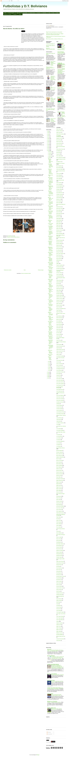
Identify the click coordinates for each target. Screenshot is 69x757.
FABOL (57, 263)
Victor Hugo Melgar (59, 619)
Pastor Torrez (58, 520)
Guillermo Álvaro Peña (60, 296)
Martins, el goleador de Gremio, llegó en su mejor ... (50, 290)
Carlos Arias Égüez (59, 169)
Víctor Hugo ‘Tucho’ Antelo (60, 613)
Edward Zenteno (59, 246)
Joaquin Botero (59, 344)
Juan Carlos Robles (59, 380)
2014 (48, 147)
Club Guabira (60, 81)
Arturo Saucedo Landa (60, 157)
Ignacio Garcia (58, 319)
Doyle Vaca (58, 231)
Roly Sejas (58, 566)
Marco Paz (58, 458)
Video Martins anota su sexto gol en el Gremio (50, 337)
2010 (48, 373)
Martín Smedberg (59, 465)
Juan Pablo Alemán (59, 389)
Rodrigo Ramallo (59, 555)
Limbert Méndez (59, 417)
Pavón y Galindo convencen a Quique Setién (50, 309)
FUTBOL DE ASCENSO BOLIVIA (61, 63)
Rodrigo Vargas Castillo (60, 558)
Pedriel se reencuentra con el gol (50, 267)
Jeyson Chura (58, 340)
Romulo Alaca (58, 571)
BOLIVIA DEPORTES (51, 655)
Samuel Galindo (59, 586)
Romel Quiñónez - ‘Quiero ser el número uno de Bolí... (50, 296)
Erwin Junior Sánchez (60, 253)
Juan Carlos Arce (59, 378)
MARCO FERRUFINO (60, 457)
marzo (49, 367)
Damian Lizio (58, 199)
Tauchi (57, 603)
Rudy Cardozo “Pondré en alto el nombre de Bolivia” (50, 207)
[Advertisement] (34, 19)
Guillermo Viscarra (59, 298)
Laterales (58, 403)
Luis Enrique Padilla (59, 430)
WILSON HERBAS (59, 634)
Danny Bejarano (59, 210)
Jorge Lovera (58, 352)
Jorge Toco (58, 354)
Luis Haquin (58, 439)
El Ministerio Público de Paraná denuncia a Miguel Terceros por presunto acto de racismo (54, 34)
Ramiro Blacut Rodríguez (60, 534)
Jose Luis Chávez (59, 363)
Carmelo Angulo (59, 187)
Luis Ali (57, 424)
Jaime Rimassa (59, 329)
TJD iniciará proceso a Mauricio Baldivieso (50, 333)
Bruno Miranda (58, 167)
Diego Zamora (58, 228)
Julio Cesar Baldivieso (60, 395)
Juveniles (20, 14)
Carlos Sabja (58, 178)
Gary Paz (58, 283)
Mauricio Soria (58, 475)
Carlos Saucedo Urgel (60, 180)
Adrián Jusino (58, 132)
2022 (48, 135)
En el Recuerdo (59, 250)
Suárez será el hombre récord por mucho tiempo (53, 120)
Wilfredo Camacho (59, 632)
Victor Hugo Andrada (59, 616)
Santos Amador (59, 589)
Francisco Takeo (59, 272)
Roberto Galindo (59, 552)
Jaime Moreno (58, 327)
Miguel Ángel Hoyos (59, 480)
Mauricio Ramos (59, 470)
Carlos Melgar (58, 175)
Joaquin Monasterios (60, 346)
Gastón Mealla (58, 285)
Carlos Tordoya (59, 182)
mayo (49, 364)
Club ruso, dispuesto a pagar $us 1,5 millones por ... (50, 217)
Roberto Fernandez (59, 550)
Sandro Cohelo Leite (59, 587)
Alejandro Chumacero (11, 12)
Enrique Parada (59, 251)
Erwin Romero (58, 255)
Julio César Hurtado (59, 400)
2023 (48, 134)
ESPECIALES (58, 260)
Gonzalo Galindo (59, 293)
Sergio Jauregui (59, 600)
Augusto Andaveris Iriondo (60, 159)
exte (57, 261)
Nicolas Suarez (59, 502)
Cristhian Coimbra (59, 194)
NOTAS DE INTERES (60, 506)
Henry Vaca (58, 306)
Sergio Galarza (59, 598)
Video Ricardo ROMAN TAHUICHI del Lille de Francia (53, 63)
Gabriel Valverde (59, 280)
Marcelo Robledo (59, 450)
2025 (48, 132)
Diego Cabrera (58, 223)
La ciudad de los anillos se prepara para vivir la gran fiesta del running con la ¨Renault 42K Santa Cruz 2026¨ (57, 657)
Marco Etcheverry (59, 455)
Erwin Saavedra (59, 256)
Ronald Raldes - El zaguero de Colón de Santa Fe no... (50, 347)
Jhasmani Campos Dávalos (61, 341)
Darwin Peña (58, 211)
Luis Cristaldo (58, 428)
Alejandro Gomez (59, 138)
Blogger (38, 754)
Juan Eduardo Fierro (59, 385)
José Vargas (58, 373)
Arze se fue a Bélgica (50, 355)
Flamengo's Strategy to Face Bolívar (53, 688)
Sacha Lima (58, 584)
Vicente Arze (58, 608)
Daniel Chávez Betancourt (60, 204)
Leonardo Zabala (59, 408)
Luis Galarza (58, 434)
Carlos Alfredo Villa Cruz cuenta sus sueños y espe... (50, 342)
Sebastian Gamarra (32, 12)
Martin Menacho (59, 463)
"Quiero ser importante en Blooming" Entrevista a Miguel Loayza (53, 78)
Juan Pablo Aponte (59, 391)
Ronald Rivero (58, 579)
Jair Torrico (58, 332)
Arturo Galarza (58, 155)
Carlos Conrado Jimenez (60, 170)
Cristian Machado (59, 197)
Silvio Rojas (58, 602)
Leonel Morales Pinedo (60, 411)
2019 (48, 140)
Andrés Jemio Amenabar (60, 146)
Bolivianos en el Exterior (7, 14)
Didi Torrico (58, 216)
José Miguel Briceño (59, 368)
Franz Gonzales (59, 274)
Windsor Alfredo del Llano (60, 636)
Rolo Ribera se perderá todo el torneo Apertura (50, 323)
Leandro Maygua (59, 405)
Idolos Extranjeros (59, 317)
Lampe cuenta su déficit (50, 224)
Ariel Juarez (58, 152)
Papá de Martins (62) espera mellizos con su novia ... (50, 318)
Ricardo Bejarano (59, 545)
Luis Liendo (58, 442)
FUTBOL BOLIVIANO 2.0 (50, 43)
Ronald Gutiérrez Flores (60, 576)
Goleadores (15, 14)
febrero (49, 368)
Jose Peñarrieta (59, 370)
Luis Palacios (58, 446)
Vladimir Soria (58, 624)
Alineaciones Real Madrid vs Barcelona (57, 674)
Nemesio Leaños (59, 501)
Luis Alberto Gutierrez (60, 422)
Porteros (57, 531)
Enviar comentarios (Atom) (26, 273)
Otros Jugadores (59, 511)
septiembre (50, 156)
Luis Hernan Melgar (59, 441)
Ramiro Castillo (59, 537)
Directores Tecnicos (59, 230)
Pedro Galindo (58, 523)
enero (49, 370)
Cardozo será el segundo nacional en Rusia (50, 203)
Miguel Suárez (58, 485)
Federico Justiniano (59, 265)
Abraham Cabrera (59, 130)
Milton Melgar (58, 490)
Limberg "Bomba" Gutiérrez (61, 415)
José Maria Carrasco (60, 366)
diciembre (50, 151)
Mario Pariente (58, 462)
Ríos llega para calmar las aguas (50, 304)
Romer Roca (58, 569)
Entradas (49, 732)
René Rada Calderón (60, 543)
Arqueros (57, 12)
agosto (49, 157)
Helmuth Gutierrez (59, 305)
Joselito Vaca (58, 375)
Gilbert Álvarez (58, 290)
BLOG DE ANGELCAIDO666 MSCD (50, 49)
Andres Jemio (58, 144)
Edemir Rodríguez (59, 233)
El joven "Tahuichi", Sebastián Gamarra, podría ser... (50, 259)
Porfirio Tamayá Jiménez (60, 528)
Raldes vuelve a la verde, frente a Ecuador (50, 280)
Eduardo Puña (58, 241)
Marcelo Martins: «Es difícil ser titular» (50, 199)
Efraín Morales (58, 248)
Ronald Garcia (58, 574)
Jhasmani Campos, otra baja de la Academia (50, 192)
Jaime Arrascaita (59, 324)
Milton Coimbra (59, 488)
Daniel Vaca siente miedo (50, 221)
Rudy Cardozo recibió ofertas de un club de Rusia (50, 254)
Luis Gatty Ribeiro (59, 436)
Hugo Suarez (58, 311)
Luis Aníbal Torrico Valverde (61, 426)
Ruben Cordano (59, 581)
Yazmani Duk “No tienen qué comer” (50, 178)
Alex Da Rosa (58, 139)
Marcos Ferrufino (59, 460)
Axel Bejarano (58, 161)
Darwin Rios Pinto (59, 213)
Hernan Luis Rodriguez (60, 308)
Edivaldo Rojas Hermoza (60, 237)
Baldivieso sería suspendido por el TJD (50, 313)
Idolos (53, 12)
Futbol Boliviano (61, 43)
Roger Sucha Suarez (60, 561)
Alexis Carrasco (59, 141)
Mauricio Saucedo (59, 473)
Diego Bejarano (59, 218)
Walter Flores (58, 626)
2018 (48, 141)
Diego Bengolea (59, 220)
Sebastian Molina (59, 594)
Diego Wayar (58, 226)
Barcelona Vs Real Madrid (52, 673)
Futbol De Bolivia (61, 51)
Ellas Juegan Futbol (51, 680)
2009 (48, 375)
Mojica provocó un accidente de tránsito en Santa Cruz (50, 68)
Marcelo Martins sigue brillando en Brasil (50, 160)
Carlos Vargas (58, 184)
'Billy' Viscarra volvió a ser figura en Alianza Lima (54, 38)
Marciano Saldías (59, 452)
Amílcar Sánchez (59, 143)
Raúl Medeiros (58, 542)
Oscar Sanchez (59, 509)
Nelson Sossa (58, 497)
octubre (49, 154)
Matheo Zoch (58, 468)
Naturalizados (58, 496)
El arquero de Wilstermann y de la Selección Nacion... (50, 187)
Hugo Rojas (58, 310)
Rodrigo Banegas (59, 553)
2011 (48, 372)
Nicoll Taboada (58, 504)
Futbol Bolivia (44, 12)
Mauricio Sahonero (59, 472)
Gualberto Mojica (59, 295)
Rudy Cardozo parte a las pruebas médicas (50, 212)
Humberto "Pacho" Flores (60, 313)
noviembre (50, 153)
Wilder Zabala (58, 631)
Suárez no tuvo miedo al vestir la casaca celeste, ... (50, 276)
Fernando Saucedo (59, 268)
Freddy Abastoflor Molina (60, 277)
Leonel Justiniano (59, 410)
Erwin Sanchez (58, 258)
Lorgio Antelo (58, 421)
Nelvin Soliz (58, 499)
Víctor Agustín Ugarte (60, 612)
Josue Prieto (58, 376)
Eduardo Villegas (59, 243)
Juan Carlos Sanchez (60, 381)
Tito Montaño (58, 605)
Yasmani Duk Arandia (60, 638)
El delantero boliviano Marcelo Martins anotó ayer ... (50, 243)
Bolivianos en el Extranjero (52, 701)
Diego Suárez (58, 225)
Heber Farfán (58, 303)
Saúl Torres (58, 591)
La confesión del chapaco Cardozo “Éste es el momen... (50, 228)
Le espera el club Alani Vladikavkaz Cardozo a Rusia (50, 233)
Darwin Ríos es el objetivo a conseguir (50, 351)
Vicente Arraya (58, 607)
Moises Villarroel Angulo (60, 493)
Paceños (57, 518)
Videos (49, 12)
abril (49, 365)
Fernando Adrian (59, 266)
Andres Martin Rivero (60, 149)
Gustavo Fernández (59, 300)
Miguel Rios (58, 483)
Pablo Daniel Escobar (60, 512)
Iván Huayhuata (59, 322)
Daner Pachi (58, 202)
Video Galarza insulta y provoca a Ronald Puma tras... (50, 238)
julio (49, 361)
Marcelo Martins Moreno (60, 447)
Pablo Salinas (58, 517)
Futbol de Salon (50, 693)
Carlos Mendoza (59, 176)
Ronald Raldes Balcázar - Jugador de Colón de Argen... (50, 328)
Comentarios (49, 734)
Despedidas (58, 215)
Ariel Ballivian (58, 150)
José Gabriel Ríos (59, 360)
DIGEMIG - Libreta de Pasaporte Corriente (54, 702)
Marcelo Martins (25, 12)
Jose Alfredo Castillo (59, 356)
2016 (48, 144)
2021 (48, 137)
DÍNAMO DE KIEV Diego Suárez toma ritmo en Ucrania (50, 249)
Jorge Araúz (58, 347)
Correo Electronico (59, 192)
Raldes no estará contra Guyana (50, 358)
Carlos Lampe (19, 12)
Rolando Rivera (59, 564)
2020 (48, 138)
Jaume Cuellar (58, 334)
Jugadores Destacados (60, 392)
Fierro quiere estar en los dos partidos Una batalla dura (50, 109)
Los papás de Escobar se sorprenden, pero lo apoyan (50, 182)
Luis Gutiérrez (58, 437)
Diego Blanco (58, 221)
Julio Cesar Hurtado (59, 398)
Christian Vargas (59, 189)
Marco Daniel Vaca (59, 453)
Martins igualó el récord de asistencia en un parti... (50, 264)
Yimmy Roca (58, 640)
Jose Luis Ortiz (58, 365)
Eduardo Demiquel (59, 240)
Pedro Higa (58, 525)
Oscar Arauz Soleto (59, 507)
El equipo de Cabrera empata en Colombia (50, 271)
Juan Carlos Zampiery (60, 383)
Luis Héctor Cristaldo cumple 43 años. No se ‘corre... (50, 166)
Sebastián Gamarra (59, 592)
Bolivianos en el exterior (60, 163)
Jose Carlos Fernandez (60, 357)
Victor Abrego (58, 610)
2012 (48, 150)
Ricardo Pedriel (59, 547)
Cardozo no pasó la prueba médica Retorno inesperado (50, 171)
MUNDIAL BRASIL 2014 (51, 707)
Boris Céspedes (59, 165)
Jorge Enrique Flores (60, 349)
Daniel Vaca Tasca (59, 208)
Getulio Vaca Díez (59, 288)
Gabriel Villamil (58, 281)
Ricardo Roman (59, 548)
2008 (48, 376)
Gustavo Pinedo (59, 301)
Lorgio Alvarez (58, 419)
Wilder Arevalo (58, 629)
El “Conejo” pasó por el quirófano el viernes (50, 301)
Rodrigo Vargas (59, 557)
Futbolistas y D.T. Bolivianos (25, 6)
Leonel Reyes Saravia (60, 413)
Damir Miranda (58, 200)
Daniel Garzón (58, 206)
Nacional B (38, 12)
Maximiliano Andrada (60, 478)
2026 (48, 131)
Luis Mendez (58, 444)
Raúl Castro (58, 540)
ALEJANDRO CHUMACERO (58, 136)
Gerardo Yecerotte (59, 286)
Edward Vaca (58, 245)
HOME (5, 12)
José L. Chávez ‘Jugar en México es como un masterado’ (53, 99)
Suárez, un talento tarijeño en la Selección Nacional (50, 285)
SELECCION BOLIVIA (60, 596)
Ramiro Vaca (58, 538)
